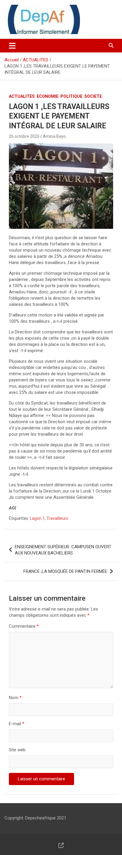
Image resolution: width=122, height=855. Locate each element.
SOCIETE (93, 96)
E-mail (16, 723)
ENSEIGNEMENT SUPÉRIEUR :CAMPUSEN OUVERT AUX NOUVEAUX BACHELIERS (63, 550)
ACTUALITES (22, 96)
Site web (17, 749)
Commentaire (24, 626)
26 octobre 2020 (24, 136)
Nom (15, 697)
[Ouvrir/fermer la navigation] (12, 45)
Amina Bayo (54, 136)
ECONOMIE (47, 96)
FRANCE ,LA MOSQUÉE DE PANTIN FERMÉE (65, 571)
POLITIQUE (71, 96)
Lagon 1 (37, 518)
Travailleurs (57, 518)
